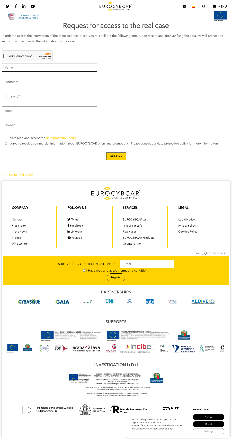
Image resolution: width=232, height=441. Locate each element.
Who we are (20, 243)
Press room (19, 225)
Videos (16, 237)
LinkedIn (76, 231)
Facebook (76, 225)
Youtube (76, 237)
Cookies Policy (187, 231)
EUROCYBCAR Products (138, 237)
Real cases (130, 231)
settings (169, 429)
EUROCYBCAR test (135, 219)
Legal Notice (186, 219)
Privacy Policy (186, 225)
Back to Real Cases (20, 175)
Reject (208, 424)
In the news (19, 231)
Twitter (75, 219)
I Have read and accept (117, 270)
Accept (208, 417)
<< (4, 175)
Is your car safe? (133, 225)
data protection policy (62, 138)
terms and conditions (134, 270)
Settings (208, 431)
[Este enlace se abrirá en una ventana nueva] (29, 303)
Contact (17, 219)
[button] (219, 7)
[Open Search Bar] (204, 7)
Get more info (132, 243)
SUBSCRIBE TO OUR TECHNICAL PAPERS (89, 264)
